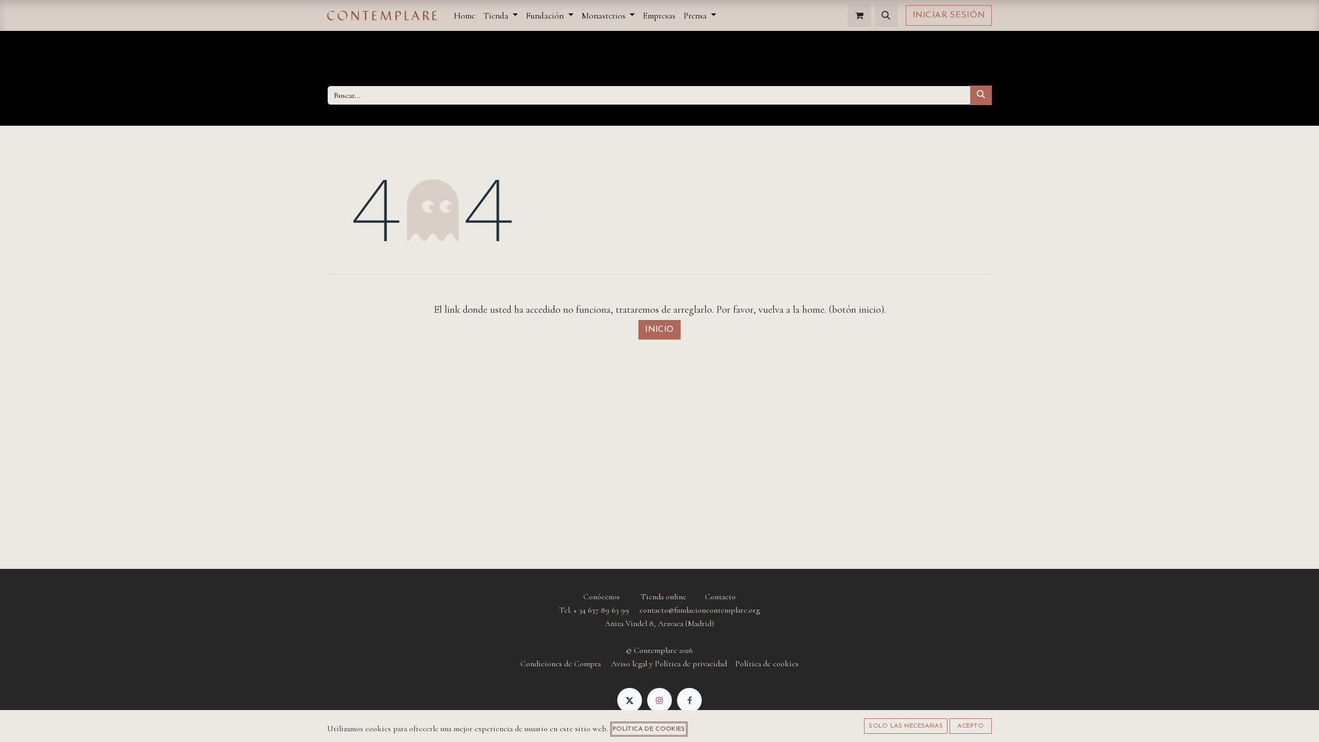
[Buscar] (981, 95)
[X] (629, 700)
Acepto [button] (970, 726)
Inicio (659, 330)
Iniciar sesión (948, 15)
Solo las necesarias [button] (906, 726)
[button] (886, 15)
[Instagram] (659, 700)
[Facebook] (689, 700)
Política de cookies (649, 729)
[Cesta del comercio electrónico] (859, 15)
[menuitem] (464, 15)
